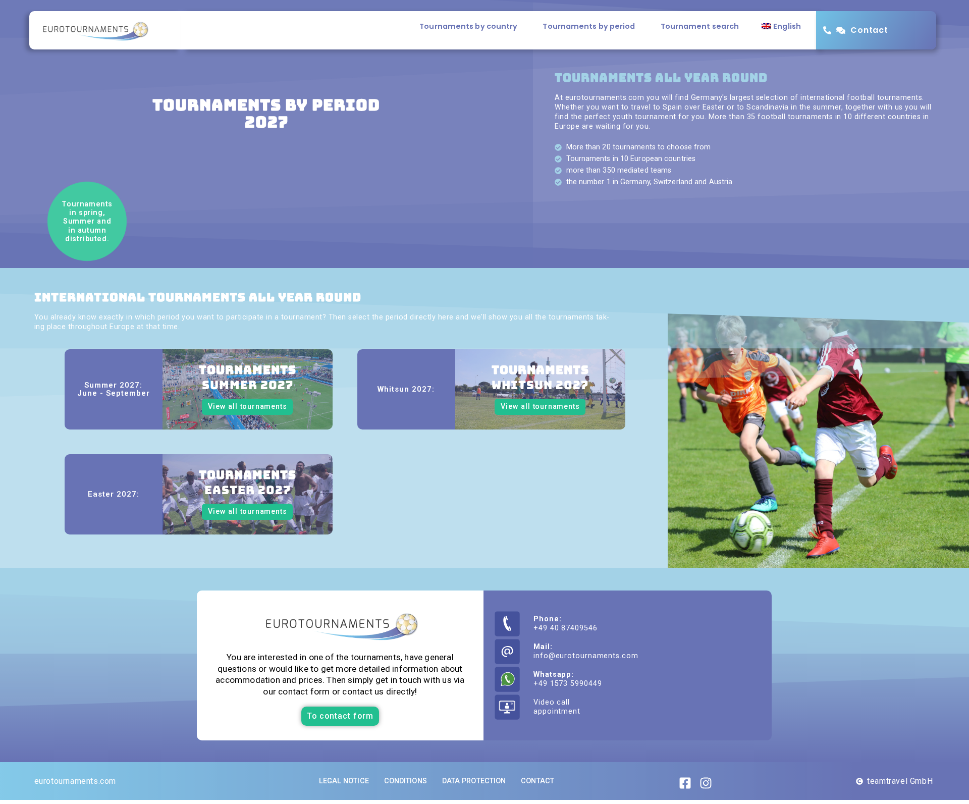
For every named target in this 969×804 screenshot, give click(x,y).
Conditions (405, 781)
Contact (869, 30)
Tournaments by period (589, 26)
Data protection (474, 781)
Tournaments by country (468, 26)
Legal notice (344, 781)
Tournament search (700, 26)
